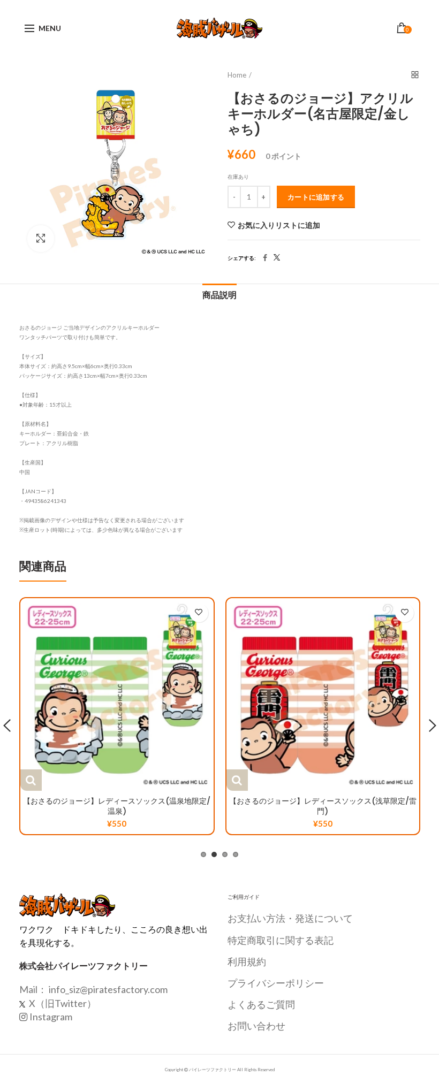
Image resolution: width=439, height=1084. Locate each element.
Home (237, 75)
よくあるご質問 (261, 1004)
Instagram (50, 1016)
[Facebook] (265, 258)
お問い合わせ (256, 1026)
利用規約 (247, 961)
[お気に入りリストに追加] (199, 613)
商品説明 (219, 295)
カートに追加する (315, 197)
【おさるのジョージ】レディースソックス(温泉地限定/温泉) (116, 805)
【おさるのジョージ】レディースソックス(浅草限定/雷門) (323, 805)
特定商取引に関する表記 (281, 940)
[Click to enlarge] (40, 238)
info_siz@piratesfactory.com (108, 989)
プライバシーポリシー (276, 983)
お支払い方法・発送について (290, 918)
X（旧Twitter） (61, 1003)
